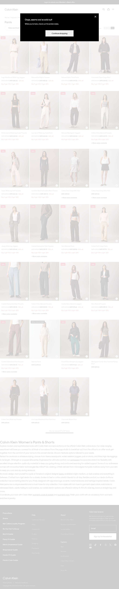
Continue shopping (59, 33)
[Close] (95, 16)
